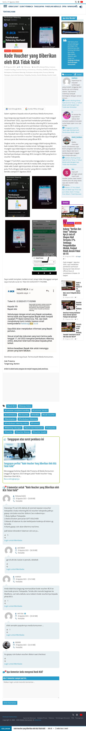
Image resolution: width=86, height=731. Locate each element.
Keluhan (7, 51)
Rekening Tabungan (13, 428)
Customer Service (21, 70)
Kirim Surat (13, 6)
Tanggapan (39, 6)
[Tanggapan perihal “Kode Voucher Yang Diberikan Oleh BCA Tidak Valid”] (19, 444)
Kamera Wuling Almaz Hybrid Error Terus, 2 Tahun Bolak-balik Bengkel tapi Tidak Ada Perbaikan (72, 104)
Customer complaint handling (17, 410)
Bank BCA (36, 67)
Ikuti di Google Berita (15, 109)
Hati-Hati (65, 222)
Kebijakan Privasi (42, 718)
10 (77, 319)
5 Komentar (26, 67)
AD (19, 67)
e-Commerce (31, 70)
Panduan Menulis (53, 6)
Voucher (33, 75)
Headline (70, 223)
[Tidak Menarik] (5, 537)
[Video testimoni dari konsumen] (72, 28)
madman (74, 78)
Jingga (79, 256)
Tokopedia (27, 75)
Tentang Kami (9, 12)
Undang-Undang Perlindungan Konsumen (73, 62)
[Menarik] (5, 535)
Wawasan (71, 6)
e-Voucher (39, 70)
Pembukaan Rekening (18, 72)
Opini (64, 6)
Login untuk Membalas (13, 540)
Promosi (45, 72)
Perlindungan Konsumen (63, 718)
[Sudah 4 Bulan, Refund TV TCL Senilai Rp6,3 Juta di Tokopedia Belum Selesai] (68, 282)
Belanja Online (44, 67)
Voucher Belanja (41, 75)
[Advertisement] (31, 91)
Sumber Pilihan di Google (36, 109)
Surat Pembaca (26, 6)
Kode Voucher (53, 70)
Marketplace (8, 72)
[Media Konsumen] (5, 6)
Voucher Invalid (51, 75)
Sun (73, 169)
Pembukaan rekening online (34, 72)
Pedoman (51, 718)
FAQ (72, 718)
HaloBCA (45, 70)
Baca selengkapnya (11, 479)
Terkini (79, 75)
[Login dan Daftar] (80, 7)
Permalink (19, 501)
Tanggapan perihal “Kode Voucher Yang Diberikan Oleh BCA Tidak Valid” (30, 465)
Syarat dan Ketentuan (17, 75)
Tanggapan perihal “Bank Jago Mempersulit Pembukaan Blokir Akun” (70, 130)
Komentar (68, 75)
